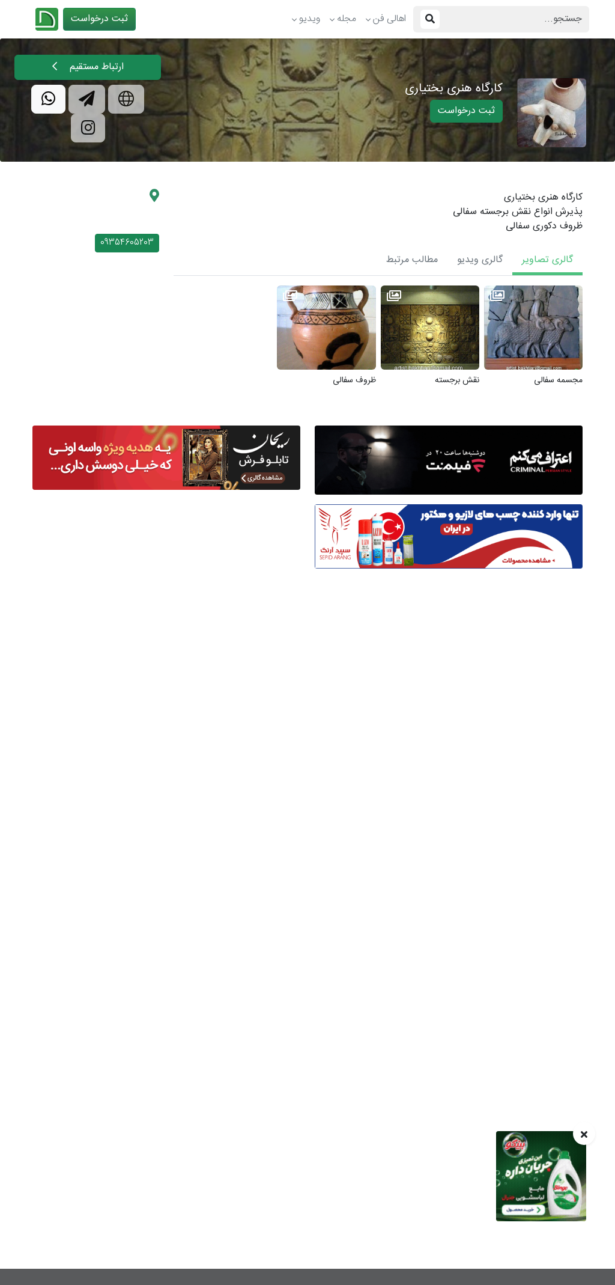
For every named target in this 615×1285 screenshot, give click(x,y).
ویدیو (309, 19)
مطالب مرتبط (412, 260)
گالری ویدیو (480, 260)
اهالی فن (389, 19)
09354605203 (127, 243)
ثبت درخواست (99, 19)
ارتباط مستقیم (95, 67)
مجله (346, 19)
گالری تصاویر (547, 260)
